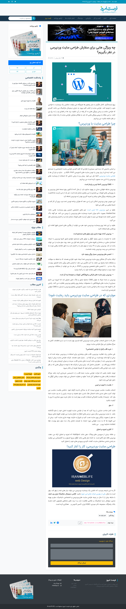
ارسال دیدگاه (82, 563)
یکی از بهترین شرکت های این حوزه (93, 494)
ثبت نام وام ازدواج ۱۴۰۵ (19, 385)
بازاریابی (88, 18)
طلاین (38, 388)
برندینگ (80, 18)
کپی (80, 523)
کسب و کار (97, 18)
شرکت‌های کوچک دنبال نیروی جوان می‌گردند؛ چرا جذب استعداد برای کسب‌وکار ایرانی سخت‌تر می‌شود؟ (26, 305)
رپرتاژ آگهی (111, 516)
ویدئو (75, 585)
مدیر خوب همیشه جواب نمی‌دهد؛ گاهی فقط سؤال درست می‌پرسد (26, 296)
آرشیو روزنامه (58, 18)
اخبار (105, 18)
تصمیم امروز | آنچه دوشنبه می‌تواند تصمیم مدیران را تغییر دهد (26, 330)
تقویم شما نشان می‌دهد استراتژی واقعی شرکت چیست (27, 300)
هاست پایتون (18, 381)
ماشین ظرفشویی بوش (18, 378)
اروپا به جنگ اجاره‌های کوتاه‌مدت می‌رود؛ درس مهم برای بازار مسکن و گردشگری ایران (25, 314)
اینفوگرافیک (73, 587)
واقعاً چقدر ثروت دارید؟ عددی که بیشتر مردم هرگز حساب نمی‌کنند (26, 319)
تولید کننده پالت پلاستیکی (34, 385)
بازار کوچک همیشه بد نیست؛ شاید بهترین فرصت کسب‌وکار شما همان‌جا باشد (26, 356)
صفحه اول (112, 18)
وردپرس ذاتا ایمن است (96, 210)
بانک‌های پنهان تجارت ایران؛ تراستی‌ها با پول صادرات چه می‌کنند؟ (26, 347)
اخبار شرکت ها (70, 18)
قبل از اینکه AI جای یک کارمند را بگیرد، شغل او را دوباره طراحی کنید (27, 291)
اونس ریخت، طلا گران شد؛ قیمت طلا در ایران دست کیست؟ (27, 336)
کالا (17, 71)
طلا (17, 68)
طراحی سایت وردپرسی (107, 176)
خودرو (34, 71)
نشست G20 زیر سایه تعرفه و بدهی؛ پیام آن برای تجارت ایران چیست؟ (26, 325)
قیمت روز (48, 18)
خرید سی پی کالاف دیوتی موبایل (32, 381)
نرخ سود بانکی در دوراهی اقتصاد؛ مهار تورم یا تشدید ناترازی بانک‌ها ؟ (25, 341)
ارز (34, 68)
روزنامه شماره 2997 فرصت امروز (33, 351)
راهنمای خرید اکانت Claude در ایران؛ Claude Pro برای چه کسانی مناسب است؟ (26, 361)
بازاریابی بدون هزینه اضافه (34, 310)
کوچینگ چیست (28, 374)
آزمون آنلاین (37, 374)
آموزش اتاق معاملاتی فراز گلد (33, 378)
